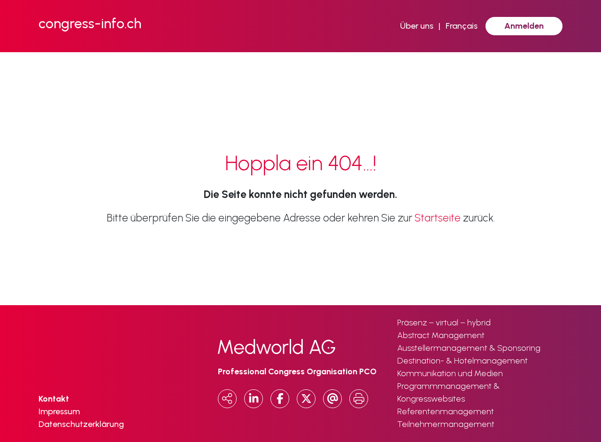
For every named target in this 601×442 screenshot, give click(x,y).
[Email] (332, 398)
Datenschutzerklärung (81, 424)
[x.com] (306, 398)
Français (462, 26)
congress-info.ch (90, 23)
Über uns (416, 26)
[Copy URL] (227, 398)
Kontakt (54, 399)
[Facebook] (279, 398)
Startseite (438, 218)
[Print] (358, 398)
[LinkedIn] (253, 398)
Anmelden (524, 26)
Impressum (59, 411)
